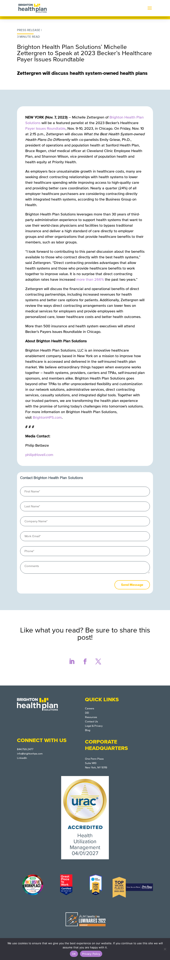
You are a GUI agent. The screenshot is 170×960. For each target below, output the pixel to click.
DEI (87, 713)
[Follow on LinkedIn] (72, 661)
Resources (91, 717)
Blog (87, 730)
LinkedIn (22, 758)
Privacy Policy (91, 953)
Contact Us (91, 721)
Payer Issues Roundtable (45, 128)
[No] (165, 949)
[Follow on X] (98, 661)
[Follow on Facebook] (85, 661)
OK (74, 953)
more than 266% (90, 279)
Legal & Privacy (94, 726)
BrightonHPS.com (47, 417)
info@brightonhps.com (30, 753)
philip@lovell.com (39, 454)
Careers (89, 708)
